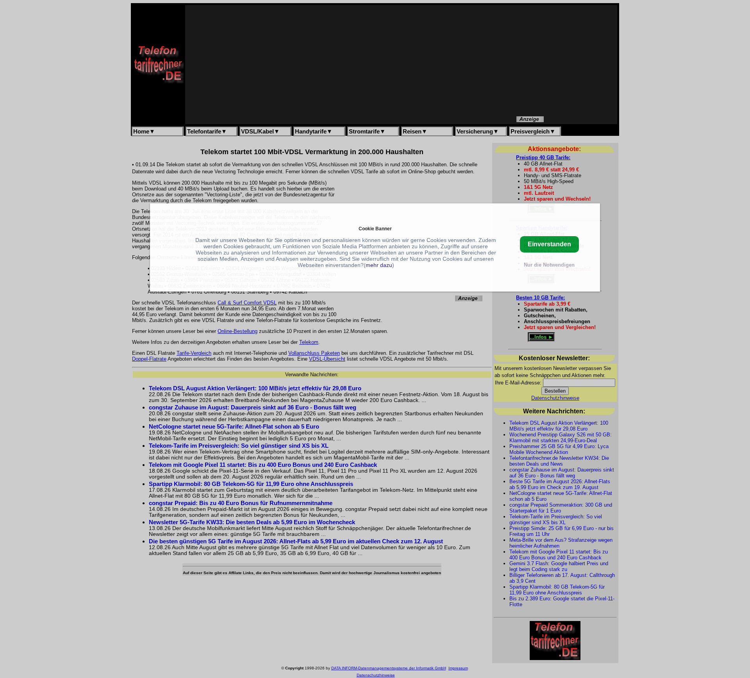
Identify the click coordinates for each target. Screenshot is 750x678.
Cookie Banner (375, 228)
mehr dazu (379, 265)
